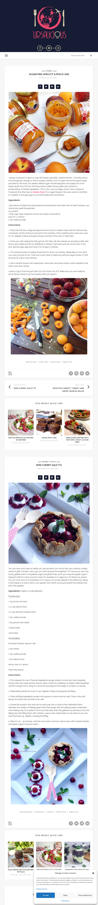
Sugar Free (67, 362)
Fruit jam (43, 362)
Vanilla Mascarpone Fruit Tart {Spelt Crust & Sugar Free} (77, 440)
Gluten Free (61, 812)
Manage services (41, 889)
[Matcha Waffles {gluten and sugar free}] (21, 422)
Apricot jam (31, 362)
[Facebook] (40, 48)
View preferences (85, 895)
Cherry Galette (26, 812)
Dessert (53, 461)
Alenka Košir (39, 192)
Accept (45, 895)
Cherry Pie (39, 812)
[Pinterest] (49, 48)
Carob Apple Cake (49, 438)
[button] (93, 873)
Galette (50, 812)
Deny (65, 895)
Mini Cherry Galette (25, 388)
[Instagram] (58, 48)
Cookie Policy (65, 900)
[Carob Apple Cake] (49, 422)
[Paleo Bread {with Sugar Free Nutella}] (21, 854)
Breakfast (49, 71)
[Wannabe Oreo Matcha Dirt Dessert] (77, 854)
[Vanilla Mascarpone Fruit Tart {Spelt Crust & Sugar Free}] (77, 422)
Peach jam (55, 362)
